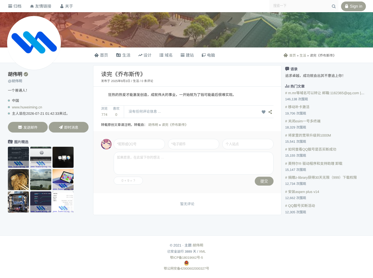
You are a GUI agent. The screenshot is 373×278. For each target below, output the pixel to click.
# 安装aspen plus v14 (302, 192)
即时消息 (68, 127)
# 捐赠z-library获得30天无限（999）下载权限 (321, 177)
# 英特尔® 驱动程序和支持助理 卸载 (314, 163)
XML (202, 251)
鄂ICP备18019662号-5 (186, 257)
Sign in (353, 6)
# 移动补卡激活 (297, 107)
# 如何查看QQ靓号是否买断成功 (310, 149)
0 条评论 (147, 81)
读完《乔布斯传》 (175, 125)
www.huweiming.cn (27, 107)
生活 (303, 55)
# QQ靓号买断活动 (300, 206)
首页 (289, 55)
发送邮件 (28, 127)
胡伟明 (153, 125)
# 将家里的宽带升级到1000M (308, 135)
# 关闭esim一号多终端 (302, 121)
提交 (264, 181)
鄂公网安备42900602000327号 (186, 268)
